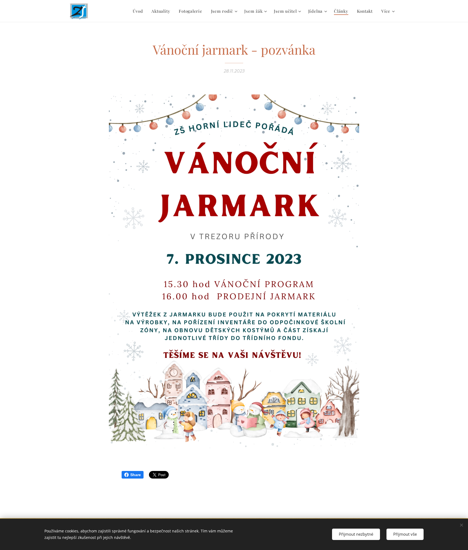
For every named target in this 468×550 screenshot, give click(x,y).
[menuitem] (139, 11)
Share (135, 475)
